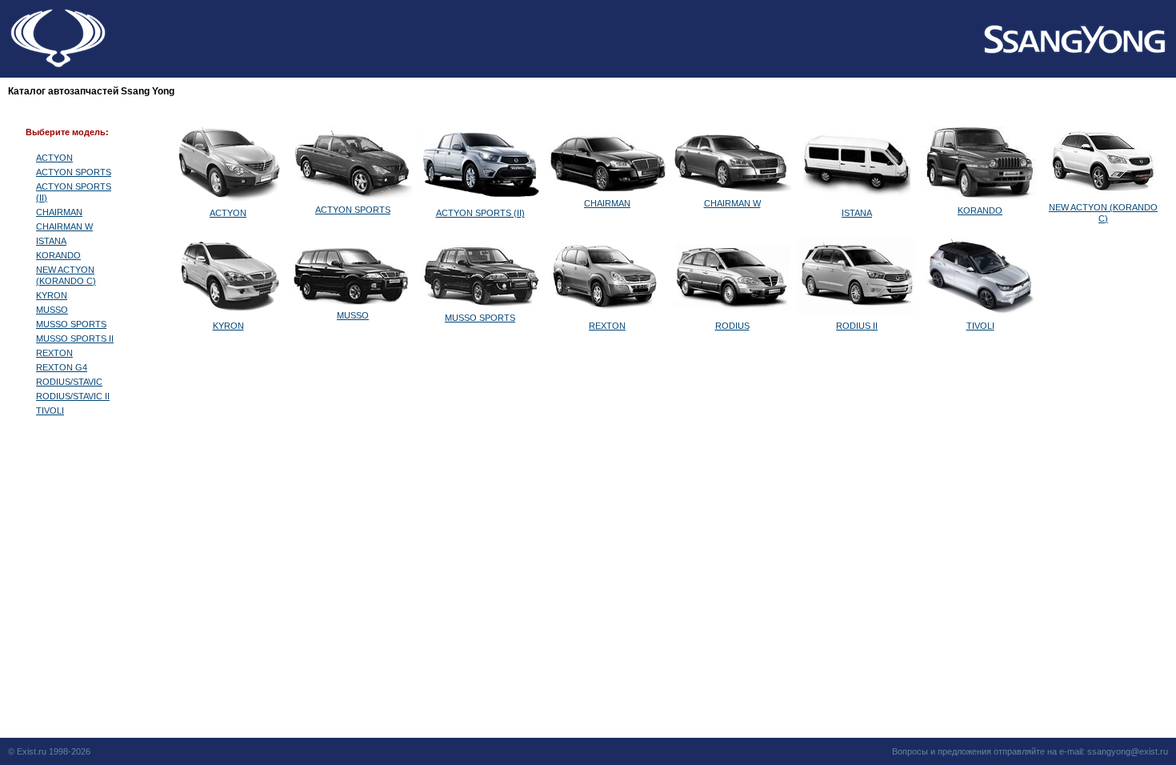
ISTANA (51, 241)
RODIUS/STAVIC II (73, 396)
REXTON (54, 353)
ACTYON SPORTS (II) (480, 213)
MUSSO (52, 309)
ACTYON (54, 157)
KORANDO (58, 255)
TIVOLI (50, 410)
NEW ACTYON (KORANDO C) (1103, 212)
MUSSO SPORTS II (75, 338)
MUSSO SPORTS (71, 324)
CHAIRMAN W (64, 226)
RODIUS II (857, 325)
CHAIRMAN (59, 212)
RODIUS (732, 325)
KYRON (51, 295)
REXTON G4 (61, 367)
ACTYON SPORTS (73, 172)
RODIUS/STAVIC (69, 382)
